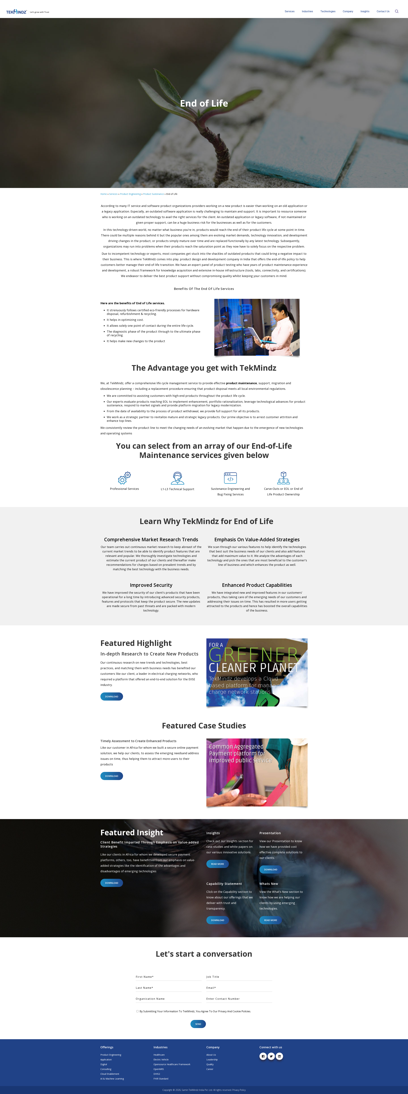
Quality (210, 1064)
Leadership (212, 1059)
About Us (211, 1054)
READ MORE (217, 863)
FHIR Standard (160, 1078)
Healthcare (159, 1054)
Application (106, 1059)
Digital (103, 1064)
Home (103, 193)
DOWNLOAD (111, 775)
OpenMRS (158, 1069)
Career (209, 1069)
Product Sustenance (153, 193)
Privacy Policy (239, 1089)
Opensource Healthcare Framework (171, 1064)
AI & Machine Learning (112, 1078)
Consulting (105, 1069)
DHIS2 (156, 1073)
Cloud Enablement (109, 1073)
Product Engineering (130, 193)
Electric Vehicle (161, 1059)
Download (111, 696)
